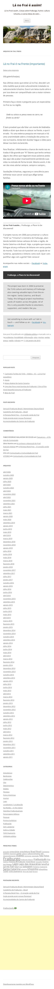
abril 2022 (7, 497)
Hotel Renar (30, 861)
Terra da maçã (27, 871)
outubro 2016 (8, 583)
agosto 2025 (8, 478)
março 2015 (7, 621)
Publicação (7, 823)
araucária (6, 852)
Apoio (7, 380)
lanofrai (45, 864)
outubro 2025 (8, 475)
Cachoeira (45, 852)
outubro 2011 (8, 751)
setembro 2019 (9, 522)
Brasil (33, 851)
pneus (5, 340)
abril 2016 (7, 595)
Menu (27, 21)
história (5, 862)
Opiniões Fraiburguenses (13, 811)
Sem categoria (8, 827)
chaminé (13, 854)
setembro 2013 (9, 678)
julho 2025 (7, 481)
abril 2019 (7, 535)
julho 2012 (7, 722)
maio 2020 (7, 519)
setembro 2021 (9, 503)
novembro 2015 (9, 599)
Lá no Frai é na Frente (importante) (24, 64)
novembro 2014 (9, 633)
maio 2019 (7, 532)
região (11, 340)
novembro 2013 (9, 671)
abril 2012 (7, 732)
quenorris (43, 867)
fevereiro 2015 (8, 624)
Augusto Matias (9, 446)
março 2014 (7, 659)
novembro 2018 (9, 545)
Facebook (36, 263)
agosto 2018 (8, 548)
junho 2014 (7, 649)
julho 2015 (7, 608)
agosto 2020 (8, 516)
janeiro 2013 (8, 703)
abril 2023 (7, 491)
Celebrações (8, 779)
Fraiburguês (40, 859)
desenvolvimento (9, 856)
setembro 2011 (9, 754)
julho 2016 (7, 589)
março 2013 (7, 697)
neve (20, 867)
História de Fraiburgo (17, 861)
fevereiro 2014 (8, 662)
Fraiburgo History (27, 860)
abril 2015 (7, 618)
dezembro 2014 (9, 630)
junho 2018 (7, 554)
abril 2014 (7, 656)
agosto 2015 (8, 605)
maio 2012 (7, 728)
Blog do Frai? (10, 393)
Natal (16, 866)
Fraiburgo (11, 858)
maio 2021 (7, 510)
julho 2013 (7, 684)
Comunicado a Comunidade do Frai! (24, 453)
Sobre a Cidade (9, 830)
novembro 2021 (9, 500)
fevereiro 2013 (8, 700)
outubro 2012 (8, 713)
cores (18, 853)
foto (41, 855)
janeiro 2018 (8, 567)
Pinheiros (36, 867)
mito (35, 337)
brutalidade (18, 337)
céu (42, 853)
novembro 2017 (9, 570)
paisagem (28, 866)
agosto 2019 (8, 526)
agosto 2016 (8, 586)
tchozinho (32, 869)
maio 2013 (7, 690)
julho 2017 (7, 576)
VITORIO (6, 456)
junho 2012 (7, 725)
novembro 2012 (9, 709)
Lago (5, 801)
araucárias (14, 851)
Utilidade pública (30, 334)
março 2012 (7, 735)
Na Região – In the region (13, 808)
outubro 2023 (8, 488)
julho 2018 (7, 551)
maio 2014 (7, 652)
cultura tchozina (33, 853)
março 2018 (7, 561)
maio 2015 (7, 614)
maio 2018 (7, 557)
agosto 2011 (8, 757)
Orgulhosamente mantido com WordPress (18, 984)
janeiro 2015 (8, 627)
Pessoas (6, 817)
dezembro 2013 (9, 668)
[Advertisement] (27, 942)
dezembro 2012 (9, 706)
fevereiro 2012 (8, 738)
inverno (45, 861)
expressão (35, 856)
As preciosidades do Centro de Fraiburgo (19, 421)
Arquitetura (7, 773)
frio (48, 859)
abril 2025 (7, 484)
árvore (35, 871)
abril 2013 (7, 694)
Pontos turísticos (9, 820)
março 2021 (7, 513)
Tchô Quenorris (9, 833)
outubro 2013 (8, 675)
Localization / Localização (13, 804)
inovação (39, 862)
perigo (47, 337)
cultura (24, 854)
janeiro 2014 (8, 665)
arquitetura (25, 851)
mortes (41, 337)
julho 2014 (7, 646)
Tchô (5, 871)
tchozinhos (43, 869)
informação (28, 337)
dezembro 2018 (9, 541)
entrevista (28, 856)
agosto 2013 (8, 681)
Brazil (38, 851)
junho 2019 (7, 529)
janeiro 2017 (8, 580)
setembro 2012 (9, 716)
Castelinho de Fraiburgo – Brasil (15, 412)
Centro (6, 853)
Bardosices (7, 776)
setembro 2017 (9, 573)
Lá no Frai (8, 866)
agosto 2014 (8, 643)
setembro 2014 (9, 640)
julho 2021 (7, 507)
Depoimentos (8, 785)
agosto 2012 (8, 719)
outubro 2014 (8, 637)
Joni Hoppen (7, 864)
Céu (4, 782)
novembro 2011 (9, 747)
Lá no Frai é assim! (27, 5)
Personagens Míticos (11, 814)
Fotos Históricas (9, 795)
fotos (46, 855)
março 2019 (7, 538)
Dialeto (6, 789)
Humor (6, 798)
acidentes (10, 337)
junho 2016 (7, 592)
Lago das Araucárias (30, 864)
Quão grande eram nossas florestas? (17, 418)
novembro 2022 (9, 494)
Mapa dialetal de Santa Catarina (17, 383)
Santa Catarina (12, 869)
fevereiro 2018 (8, 564)
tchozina (24, 869)
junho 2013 (7, 687)
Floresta (6, 792)
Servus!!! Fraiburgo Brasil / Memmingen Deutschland (23, 408)
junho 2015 (7, 611)
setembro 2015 (9, 602)
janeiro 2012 (8, 741)
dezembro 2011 (9, 744)
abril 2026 (7, 472)
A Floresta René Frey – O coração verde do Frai (21, 415)
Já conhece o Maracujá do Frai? (29, 443)
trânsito (17, 340)
